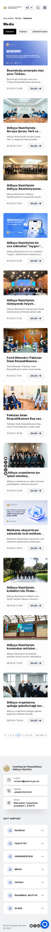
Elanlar (23, 31)
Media (18, 18)
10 (31, 735)
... (34, 735)
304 (42, 735)
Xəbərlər (27, 18)
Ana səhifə (8, 18)
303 (37, 735)
